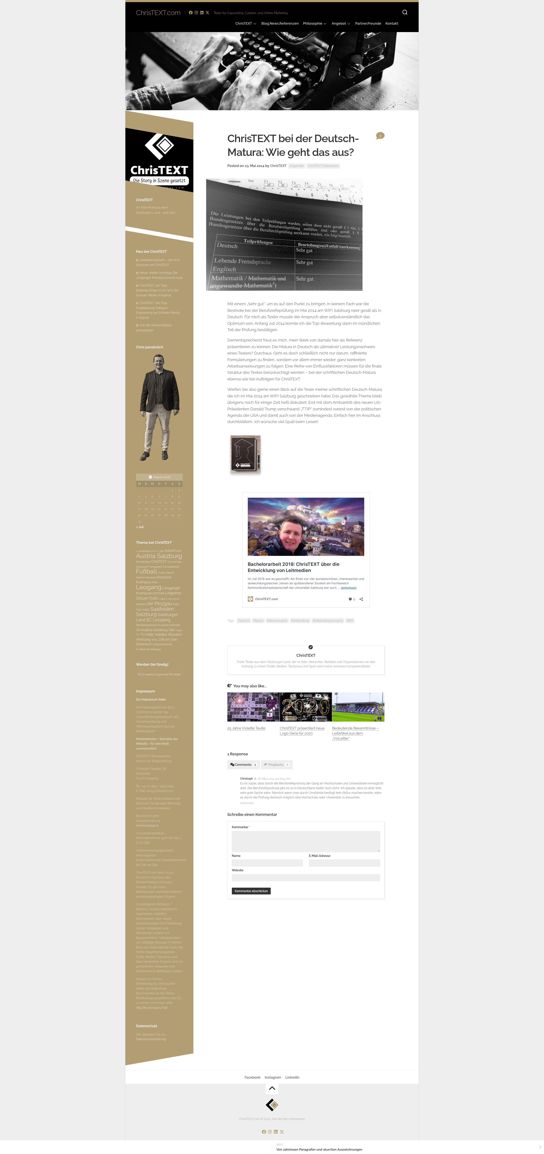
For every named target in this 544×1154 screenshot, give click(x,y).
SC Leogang (158, 619)
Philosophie (312, 23)
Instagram (273, 1077)
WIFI (350, 620)
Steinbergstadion (146, 625)
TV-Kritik (146, 635)
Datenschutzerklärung (151, 1039)
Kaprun (140, 577)
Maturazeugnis (277, 620)
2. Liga (160, 550)
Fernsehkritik (171, 566)
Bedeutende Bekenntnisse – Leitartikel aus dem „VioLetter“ (355, 733)
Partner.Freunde (368, 23)
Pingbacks (278, 765)
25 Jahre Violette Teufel (246, 728)
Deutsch (243, 620)
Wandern (175, 635)
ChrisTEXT (243, 23)
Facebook (253, 1077)
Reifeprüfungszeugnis (328, 620)
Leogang (149, 587)
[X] (207, 12)
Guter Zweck (166, 572)
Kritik (155, 582)
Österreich (144, 644)
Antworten (247, 803)
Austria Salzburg (159, 555)
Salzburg (146, 614)
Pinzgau (163, 603)
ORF (150, 604)
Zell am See (168, 639)
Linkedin (292, 1077)
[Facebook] (191, 12)
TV (138, 634)
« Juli (139, 527)
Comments (245, 765)
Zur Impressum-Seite (151, 699)
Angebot (339, 23)
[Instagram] (196, 12)
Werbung (143, 639)
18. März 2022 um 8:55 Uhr (274, 778)
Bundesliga (143, 561)
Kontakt (391, 23)
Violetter (160, 635)
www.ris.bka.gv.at (147, 825)
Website (237, 870)
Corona (172, 562)
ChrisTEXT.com (158, 13)
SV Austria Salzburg (151, 630)
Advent (170, 551)
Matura (258, 620)
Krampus (143, 582)
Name (236, 855)
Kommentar (241, 827)
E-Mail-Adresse (319, 855)
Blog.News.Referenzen (280, 23)
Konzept (151, 577)
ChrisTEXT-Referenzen (323, 166)
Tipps (178, 630)
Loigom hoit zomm (169, 598)
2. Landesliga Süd (145, 551)
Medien (141, 604)
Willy (154, 639)
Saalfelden (162, 609)
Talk (171, 630)
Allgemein (297, 166)
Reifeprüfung (300, 620)
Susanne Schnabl (169, 625)
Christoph (246, 778)
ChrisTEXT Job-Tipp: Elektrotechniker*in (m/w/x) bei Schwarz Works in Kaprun (157, 290)
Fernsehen (155, 566)
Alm (178, 550)
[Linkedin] (202, 12)
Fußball (146, 571)
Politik (146, 609)
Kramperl (164, 577)
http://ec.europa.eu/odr (152, 1007)
